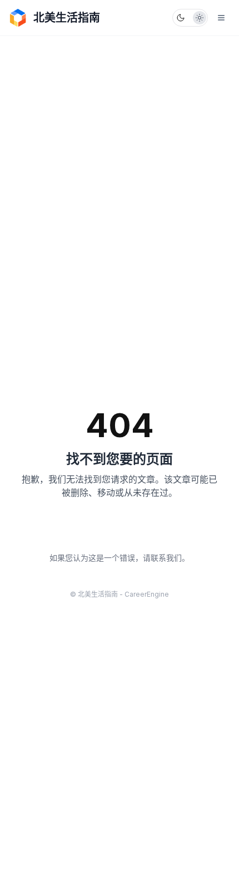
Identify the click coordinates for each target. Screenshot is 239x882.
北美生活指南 (66, 17)
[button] (190, 18)
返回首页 (119, 530)
